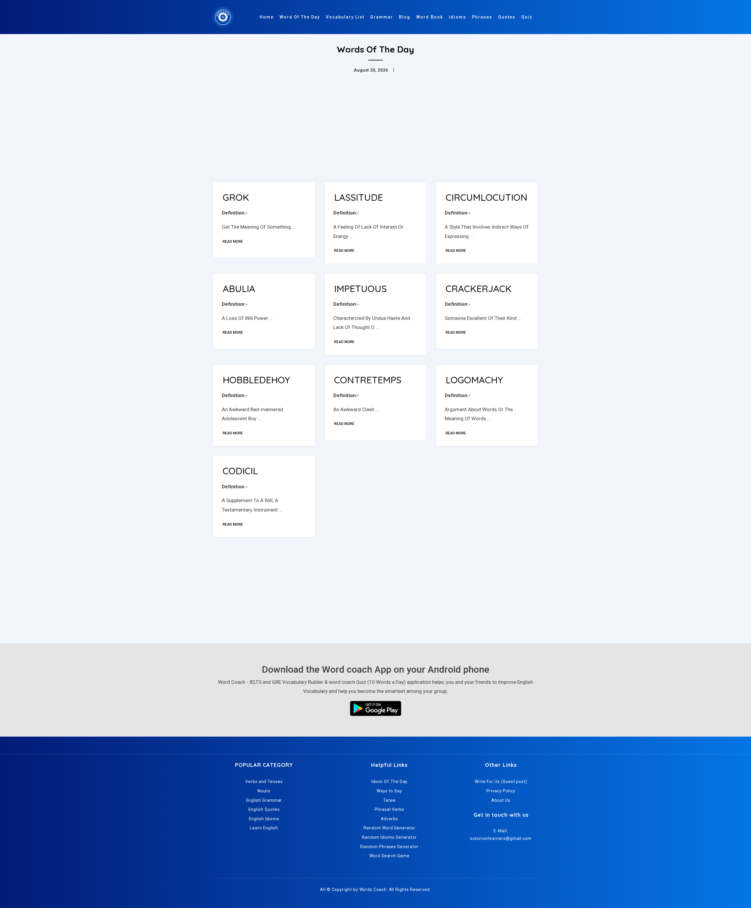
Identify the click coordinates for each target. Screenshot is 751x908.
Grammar (381, 17)
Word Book (429, 17)
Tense (389, 800)
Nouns (264, 791)
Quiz (526, 17)
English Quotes (264, 809)
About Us (500, 800)
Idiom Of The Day (389, 781)
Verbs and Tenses (264, 781)
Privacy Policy (500, 791)
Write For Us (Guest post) (501, 781)
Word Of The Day (300, 17)
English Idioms (264, 818)
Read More (233, 241)
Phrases (482, 17)
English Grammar (264, 800)
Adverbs (389, 818)
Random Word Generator (389, 828)
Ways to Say (389, 791)
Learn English (264, 828)
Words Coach (373, 889)
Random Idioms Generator (389, 837)
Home (267, 17)
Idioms (457, 17)
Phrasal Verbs (389, 809)
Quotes (506, 17)
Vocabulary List (345, 17)
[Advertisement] (375, 133)
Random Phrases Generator (389, 846)
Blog (404, 17)
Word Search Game (389, 855)
